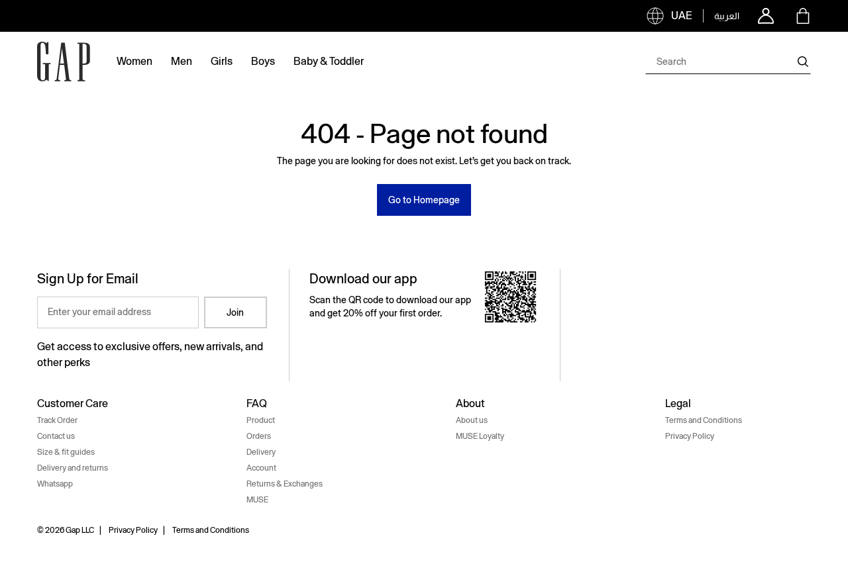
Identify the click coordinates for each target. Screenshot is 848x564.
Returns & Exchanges (284, 484)
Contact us (56, 436)
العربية (726, 16)
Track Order (57, 420)
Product (260, 420)
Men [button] (181, 61)
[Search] (803, 62)
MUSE (257, 499)
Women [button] (134, 61)
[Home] (63, 61)
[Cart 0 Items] (803, 16)
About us (472, 420)
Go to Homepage (424, 200)
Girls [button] (222, 61)
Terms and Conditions (703, 420)
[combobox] (728, 61)
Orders (258, 436)
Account (261, 468)
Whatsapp (55, 484)
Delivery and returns (72, 468)
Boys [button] (263, 61)
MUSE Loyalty (480, 436)
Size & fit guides (66, 452)
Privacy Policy (689, 436)
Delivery (261, 452)
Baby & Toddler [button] (328, 61)
